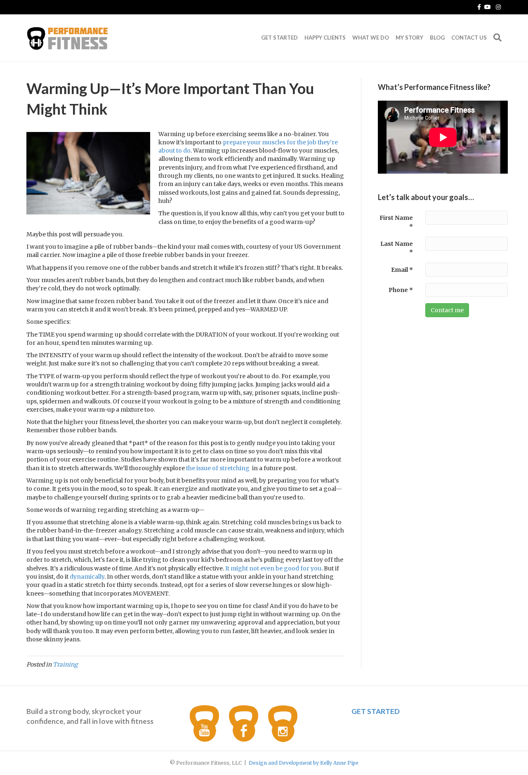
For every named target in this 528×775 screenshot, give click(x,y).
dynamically (87, 576)
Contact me (447, 310)
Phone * (401, 290)
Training (65, 664)
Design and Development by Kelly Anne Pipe (303, 763)
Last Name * (396, 248)
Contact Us (469, 37)
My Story (409, 37)
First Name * (396, 222)
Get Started (279, 37)
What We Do (370, 37)
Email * (402, 269)
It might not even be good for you (273, 568)
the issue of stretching (218, 468)
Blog (437, 37)
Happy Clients (325, 37)
